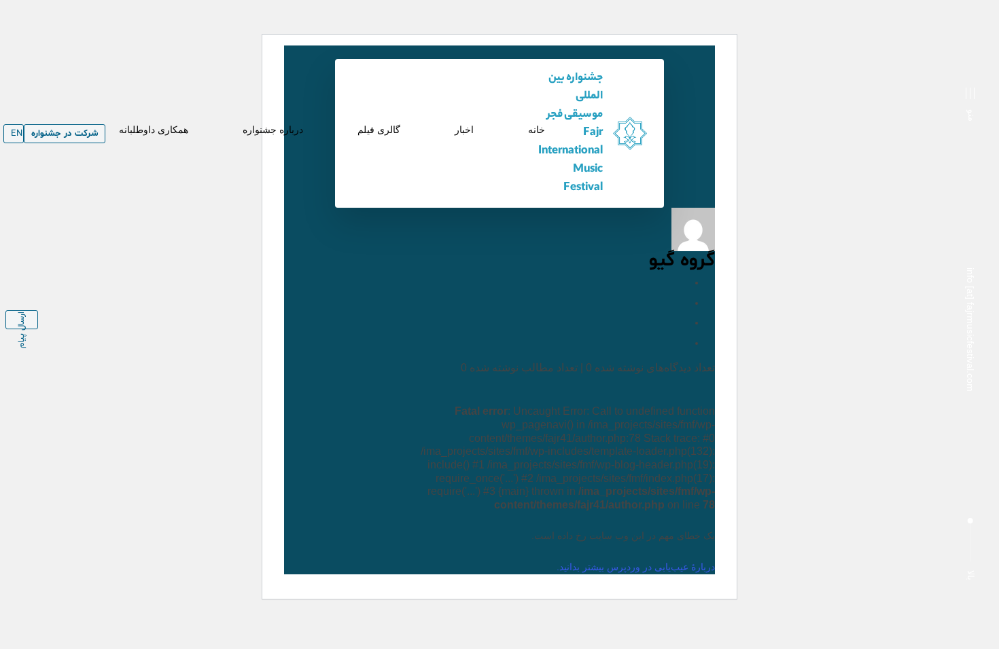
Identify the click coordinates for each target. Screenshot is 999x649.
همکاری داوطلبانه (153, 129)
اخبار (464, 129)
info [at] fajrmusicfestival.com (970, 329)
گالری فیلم (378, 129)
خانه (536, 129)
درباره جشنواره (273, 129)
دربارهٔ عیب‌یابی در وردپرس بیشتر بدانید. (636, 566)
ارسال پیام (22, 320)
